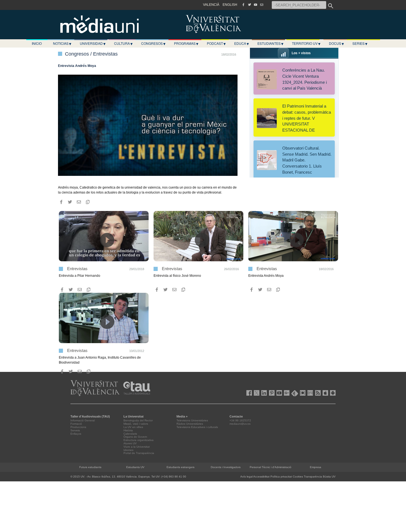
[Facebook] (243, 5)
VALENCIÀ (211, 5)
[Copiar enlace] (88, 202)
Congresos (153, 43)
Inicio (37, 43)
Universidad (93, 43)
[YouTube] (255, 5)
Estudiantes (270, 43)
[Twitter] (249, 5)
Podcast (216, 43)
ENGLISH (230, 5)
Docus (336, 43)
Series (359, 43)
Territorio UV (306, 43)
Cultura (123, 43)
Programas (186, 43)
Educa (241, 43)
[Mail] (261, 5)
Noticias (62, 43)
